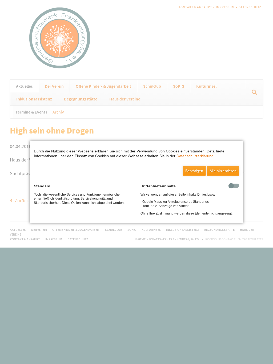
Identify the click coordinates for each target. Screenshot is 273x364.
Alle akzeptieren (223, 171)
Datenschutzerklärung (195, 156)
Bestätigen (194, 171)
